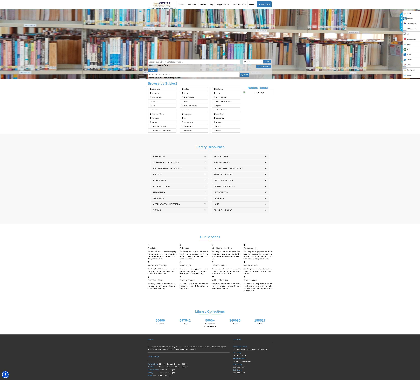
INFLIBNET (219, 198)
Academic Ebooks (224, 174)
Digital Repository (224, 186)
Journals (158, 198)
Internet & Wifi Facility (157, 265)
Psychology (219, 114)
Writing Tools (222, 162)
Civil (153, 105)
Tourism (218, 130)
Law (184, 118)
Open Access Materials (166, 204)
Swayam (409, 75)
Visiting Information (220, 280)
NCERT (409, 54)
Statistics (218, 126)
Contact (252, 4)
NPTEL (409, 65)
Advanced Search (264, 66)
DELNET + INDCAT (223, 210)
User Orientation (219, 265)
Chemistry (154, 101)
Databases (159, 156)
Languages (187, 114)
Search (245, 75)
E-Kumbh (410, 18)
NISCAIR (409, 60)
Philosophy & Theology (223, 101)
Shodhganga (411, 70)
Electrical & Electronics (159, 126)
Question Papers (223, 180)
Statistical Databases (166, 162)
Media (217, 93)
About (181, 4)
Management (187, 126)
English (186, 89)
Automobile (155, 93)
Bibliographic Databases (167, 168)
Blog (211, 4)
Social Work (219, 118)
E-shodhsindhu (161, 186)
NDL (408, 49)
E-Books (157, 174)
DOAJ (409, 13)
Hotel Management (190, 105)
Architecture (155, 89)
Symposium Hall (251, 248)
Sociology (218, 122)
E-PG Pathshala (412, 29)
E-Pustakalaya (411, 24)
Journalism (187, 110)
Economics (155, 118)
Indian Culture (411, 39)
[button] (5, 374)
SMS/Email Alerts (155, 280)
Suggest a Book (223, 4)
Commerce (155, 110)
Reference (184, 248)
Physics (218, 105)
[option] (210, 43)
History (186, 101)
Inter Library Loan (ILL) (222, 248)
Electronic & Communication (161, 130)
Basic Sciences (156, 97)
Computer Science (157, 114)
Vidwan (157, 210)
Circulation (152, 248)
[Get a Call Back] (400, 22)
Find (268, 61)
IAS (408, 34)
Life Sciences (188, 122)
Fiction (185, 93)
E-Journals (159, 180)
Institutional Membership (228, 168)
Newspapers (221, 192)
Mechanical (219, 89)
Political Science (221, 110)
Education (154, 122)
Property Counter (187, 280)
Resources (192, 4)
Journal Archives (251, 265)
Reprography (185, 265)
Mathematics (187, 130)
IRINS (408, 44)
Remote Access (239, 4)
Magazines (159, 192)
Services (203, 4)
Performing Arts (220, 97)
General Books (188, 97)
